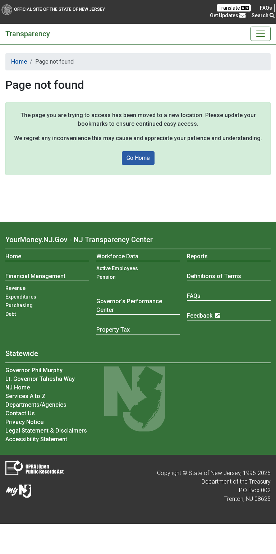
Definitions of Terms (214, 276)
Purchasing (19, 305)
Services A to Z (25, 396)
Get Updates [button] (224, 15)
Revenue (15, 288)
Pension (106, 277)
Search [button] (261, 15)
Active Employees (117, 268)
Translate (229, 8)
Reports (197, 256)
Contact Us (20, 413)
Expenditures (20, 297)
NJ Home (17, 387)
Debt (10, 314)
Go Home (138, 157)
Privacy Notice (24, 422)
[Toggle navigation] (260, 34)
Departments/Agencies (35, 404)
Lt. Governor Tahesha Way (40, 378)
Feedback (200, 315)
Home (19, 61)
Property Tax (113, 329)
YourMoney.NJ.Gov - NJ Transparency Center (79, 239)
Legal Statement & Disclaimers (46, 430)
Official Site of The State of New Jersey (59, 9)
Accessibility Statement (36, 439)
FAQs (194, 295)
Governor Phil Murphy (34, 370)
